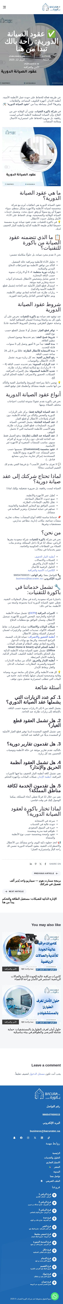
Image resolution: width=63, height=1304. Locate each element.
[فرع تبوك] (31, 1275)
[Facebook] (21, 1138)
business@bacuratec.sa (45, 1131)
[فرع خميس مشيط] (31, 1235)
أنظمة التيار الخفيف (45, 556)
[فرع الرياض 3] (31, 1211)
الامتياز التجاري (53, 1162)
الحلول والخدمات (52, 1157)
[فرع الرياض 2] (31, 1203)
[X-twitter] (35, 1138)
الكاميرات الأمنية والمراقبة (41, 570)
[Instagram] (28, 1138)
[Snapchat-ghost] (14, 1138)
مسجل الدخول (37, 1073)
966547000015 (51, 1114)
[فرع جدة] (31, 1219)
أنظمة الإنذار (45, 776)
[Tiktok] (49, 1138)
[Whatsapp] (55, 1296)
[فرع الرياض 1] (31, 1196)
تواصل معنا (55, 1176)
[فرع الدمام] (31, 1260)
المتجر (54, 1167)
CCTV (32, 613)
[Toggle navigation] (12, 7)
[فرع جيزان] (31, 1283)
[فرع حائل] (31, 1251)
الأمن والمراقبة (31, 67)
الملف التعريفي (50, 1181)
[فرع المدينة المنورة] (31, 1243)
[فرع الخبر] (31, 1228)
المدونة (56, 1171)
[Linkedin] (42, 1138)
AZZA (46, 59)
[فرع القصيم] (31, 1267)
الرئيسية (56, 1153)
